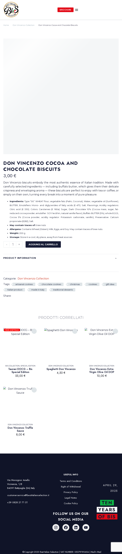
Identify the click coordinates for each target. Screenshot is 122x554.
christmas (75, 284)
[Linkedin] (75, 527)
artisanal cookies (24, 284)
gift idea (110, 284)
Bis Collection (12, 366)
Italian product (14, 289)
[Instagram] (55, 527)
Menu (76, 9)
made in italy (37, 289)
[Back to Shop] (113, 163)
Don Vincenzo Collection (23, 25)
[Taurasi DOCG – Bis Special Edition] (20, 345)
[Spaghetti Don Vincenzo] (61, 345)
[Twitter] (18, 296)
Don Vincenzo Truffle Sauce (20, 429)
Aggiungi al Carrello (43, 244)
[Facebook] (13, 296)
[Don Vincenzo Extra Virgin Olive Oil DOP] (102, 345)
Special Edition (27, 366)
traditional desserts (63, 289)
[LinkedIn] (23, 296)
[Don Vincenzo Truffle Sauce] (20, 404)
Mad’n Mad (96, 552)
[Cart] (116, 10)
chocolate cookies (51, 284)
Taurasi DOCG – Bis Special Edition (20, 370)
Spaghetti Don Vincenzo (61, 369)
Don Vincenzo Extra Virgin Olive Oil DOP (101, 370)
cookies (93, 284)
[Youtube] (85, 527)
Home (6, 25)
